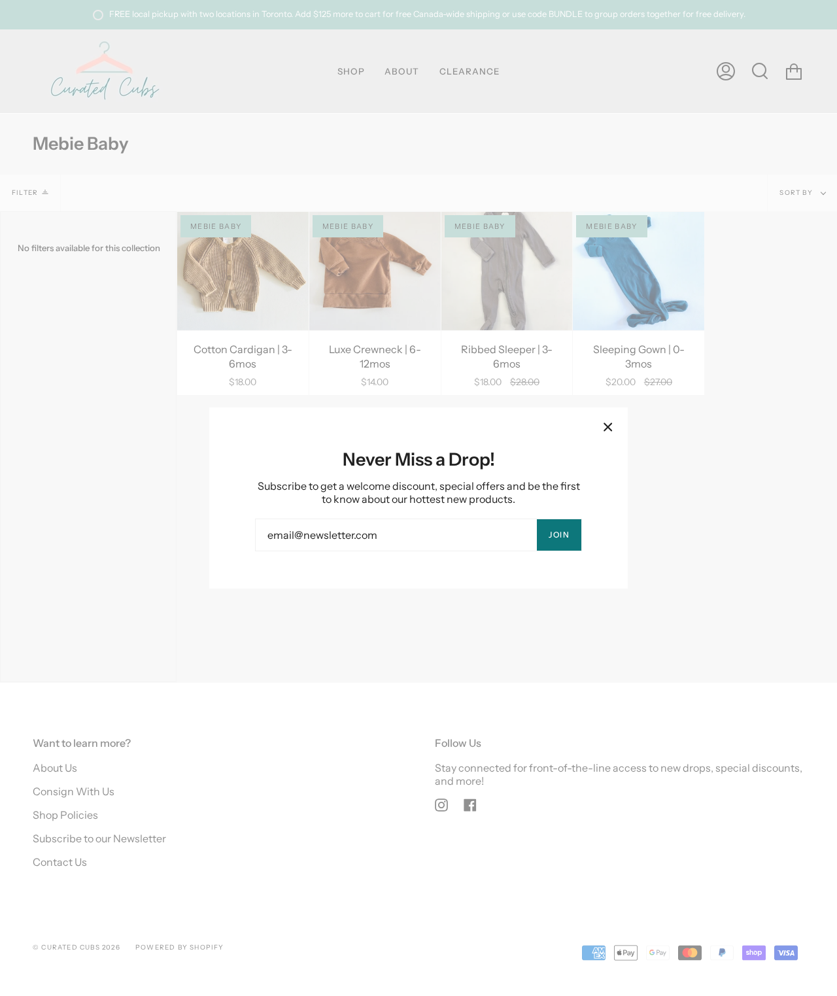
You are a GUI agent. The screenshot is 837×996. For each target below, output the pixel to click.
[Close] (608, 427)
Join (559, 535)
